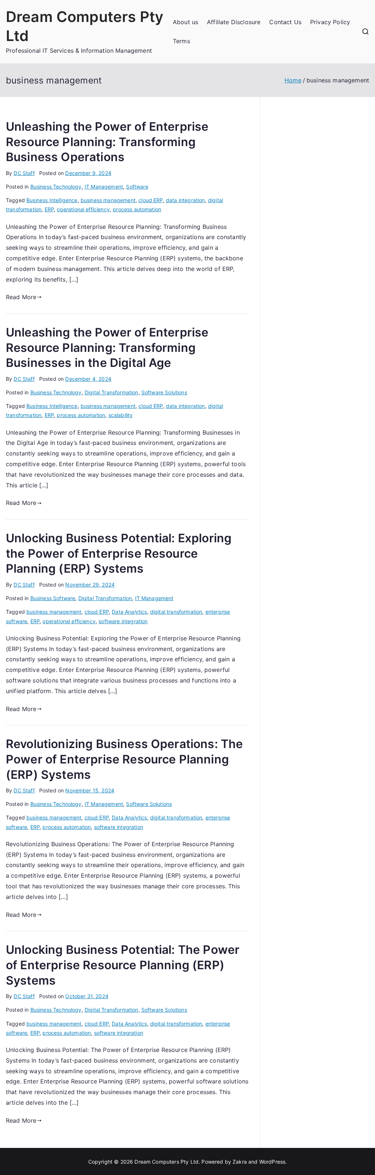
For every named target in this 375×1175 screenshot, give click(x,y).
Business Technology (56, 186)
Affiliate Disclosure (233, 22)
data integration (185, 200)
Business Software (52, 598)
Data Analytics (129, 612)
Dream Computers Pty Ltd (166, 1162)
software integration (123, 621)
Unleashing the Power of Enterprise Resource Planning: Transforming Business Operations (107, 141)
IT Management (104, 186)
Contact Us (285, 22)
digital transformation (176, 612)
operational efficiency (83, 209)
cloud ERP (150, 200)
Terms (181, 41)
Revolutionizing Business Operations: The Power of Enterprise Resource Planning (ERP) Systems (124, 759)
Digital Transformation (111, 392)
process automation (137, 209)
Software (137, 186)
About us (185, 22)
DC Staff (24, 173)
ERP (49, 209)
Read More (21, 297)
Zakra (240, 1162)
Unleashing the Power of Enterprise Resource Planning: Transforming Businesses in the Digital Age (107, 347)
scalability (120, 415)
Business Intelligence (51, 200)
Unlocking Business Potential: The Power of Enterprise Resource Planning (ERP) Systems (123, 964)
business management (108, 200)
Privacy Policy (330, 22)
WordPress (272, 1162)
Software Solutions (164, 392)
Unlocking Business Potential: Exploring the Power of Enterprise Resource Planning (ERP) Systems (118, 553)
